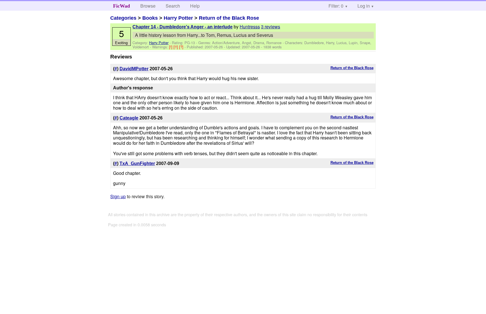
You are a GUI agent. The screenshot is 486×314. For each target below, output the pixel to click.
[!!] (176, 46)
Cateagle (129, 118)
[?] (181, 46)
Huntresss (250, 26)
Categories (123, 18)
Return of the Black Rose (229, 18)
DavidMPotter (134, 68)
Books (150, 18)
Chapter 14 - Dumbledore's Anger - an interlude (182, 26)
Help (195, 6)
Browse (148, 6)
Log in (363, 6)
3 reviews (270, 26)
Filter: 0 (335, 6)
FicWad (121, 6)
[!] (171, 46)
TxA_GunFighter (137, 163)
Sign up (118, 196)
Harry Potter (178, 18)
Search (173, 6)
